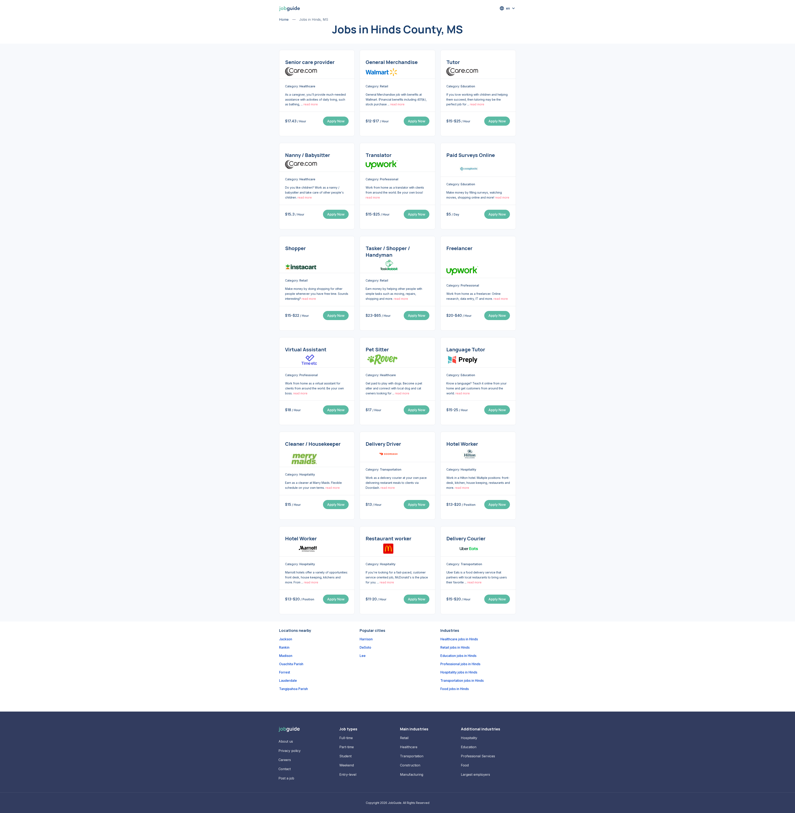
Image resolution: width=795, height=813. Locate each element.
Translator (378, 155)
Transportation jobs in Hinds (462, 680)
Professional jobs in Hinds (460, 664)
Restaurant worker (388, 538)
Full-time (346, 738)
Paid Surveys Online (470, 155)
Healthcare (408, 747)
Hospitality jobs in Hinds (458, 672)
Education (468, 747)
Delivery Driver (383, 443)
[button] (507, 8)
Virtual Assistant (305, 349)
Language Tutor (465, 349)
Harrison (366, 639)
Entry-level (347, 774)
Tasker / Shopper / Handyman (388, 251)
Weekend (346, 765)
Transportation (411, 756)
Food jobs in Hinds (454, 689)
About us (285, 741)
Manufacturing (411, 774)
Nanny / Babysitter (307, 155)
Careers (284, 760)
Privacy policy (289, 751)
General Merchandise (392, 62)
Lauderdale (288, 680)
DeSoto (365, 647)
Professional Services (478, 756)
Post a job (286, 778)
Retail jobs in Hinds (455, 647)
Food (465, 765)
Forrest (284, 672)
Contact (284, 769)
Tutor (453, 62)
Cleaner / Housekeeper (313, 443)
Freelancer (459, 248)
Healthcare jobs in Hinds (459, 639)
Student (345, 756)
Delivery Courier (465, 538)
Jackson (285, 639)
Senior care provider (310, 62)
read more (311, 104)
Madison (285, 656)
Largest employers (475, 774)
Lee (363, 656)
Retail (404, 738)
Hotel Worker (462, 443)
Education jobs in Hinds (458, 656)
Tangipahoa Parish (293, 689)
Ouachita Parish (291, 664)
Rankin (284, 647)
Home (284, 19)
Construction (410, 765)
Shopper (295, 248)
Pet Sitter (377, 349)
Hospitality (469, 738)
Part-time (346, 747)
